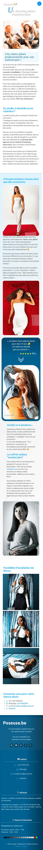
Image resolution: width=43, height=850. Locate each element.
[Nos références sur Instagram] (11, 745)
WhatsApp (23, 769)
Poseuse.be (21, 844)
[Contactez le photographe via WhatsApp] (21, 745)
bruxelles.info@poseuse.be (24, 706)
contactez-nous (12, 469)
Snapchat (12, 708)
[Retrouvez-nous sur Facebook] (16, 745)
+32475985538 (22, 703)
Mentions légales (22, 846)
